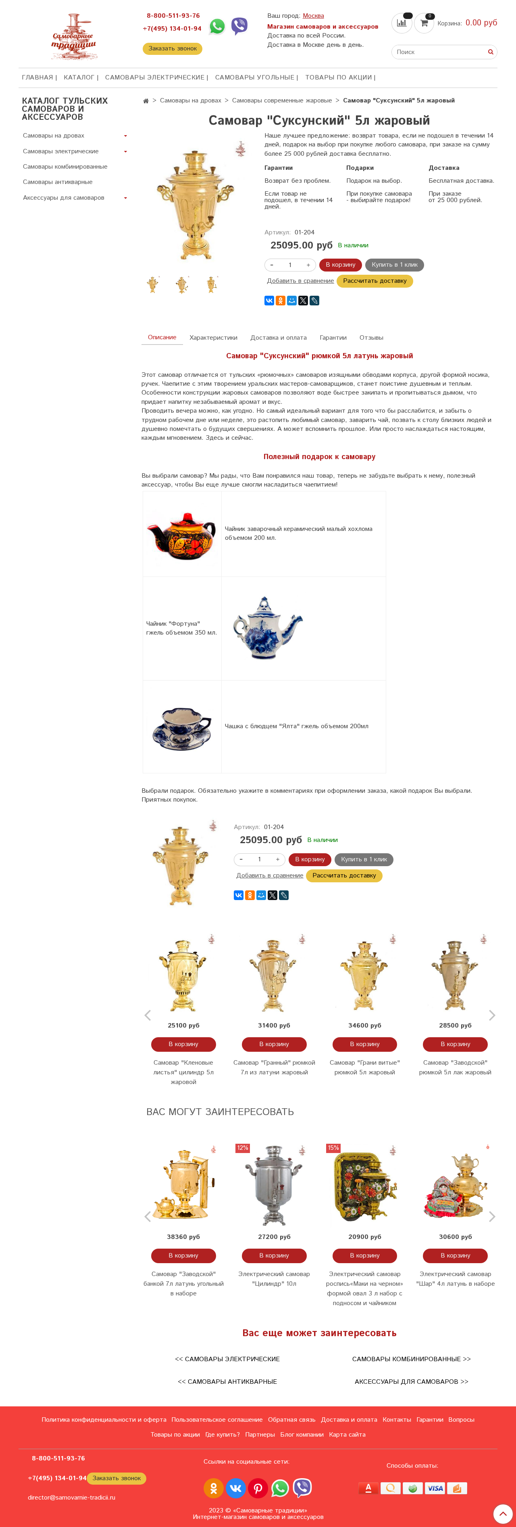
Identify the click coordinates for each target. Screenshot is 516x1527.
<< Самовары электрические (227, 1359)
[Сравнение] (402, 23)
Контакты (397, 1420)
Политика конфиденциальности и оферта (104, 1420)
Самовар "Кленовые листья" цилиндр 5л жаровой (183, 1072)
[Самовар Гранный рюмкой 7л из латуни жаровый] (274, 974)
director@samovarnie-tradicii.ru (71, 1497)
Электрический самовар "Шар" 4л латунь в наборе (455, 1279)
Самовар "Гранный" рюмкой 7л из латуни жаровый (274, 1067)
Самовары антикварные (58, 182)
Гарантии (333, 338)
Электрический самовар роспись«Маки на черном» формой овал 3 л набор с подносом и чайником (364, 1289)
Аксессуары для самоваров (63, 198)
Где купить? (222, 1434)
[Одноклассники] (280, 300)
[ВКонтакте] (269, 300)
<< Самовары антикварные (227, 1382)
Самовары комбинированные (65, 166)
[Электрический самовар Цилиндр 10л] (274, 1186)
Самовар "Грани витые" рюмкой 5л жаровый (365, 1067)
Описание (162, 337)
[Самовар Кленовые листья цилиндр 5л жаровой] (183, 974)
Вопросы (461, 1420)
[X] (303, 300)
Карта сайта (347, 1434)
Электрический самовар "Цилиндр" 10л (274, 1279)
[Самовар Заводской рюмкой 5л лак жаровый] (455, 974)
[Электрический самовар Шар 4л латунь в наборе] (455, 1186)
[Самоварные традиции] (74, 35)
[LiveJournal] (314, 300)
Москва (313, 16)
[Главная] (146, 101)
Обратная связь (292, 1420)
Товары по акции (338, 77)
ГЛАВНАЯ (37, 77)
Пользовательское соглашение (217, 1420)
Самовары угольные (255, 77)
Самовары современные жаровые (282, 100)
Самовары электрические (154, 77)
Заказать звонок (172, 48)
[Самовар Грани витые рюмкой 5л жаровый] (365, 974)
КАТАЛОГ (79, 77)
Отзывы (371, 338)
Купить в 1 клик (395, 264)
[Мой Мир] (292, 300)
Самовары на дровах (190, 100)
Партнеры (260, 1434)
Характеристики (213, 338)
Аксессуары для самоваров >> (411, 1382)
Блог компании (302, 1434)
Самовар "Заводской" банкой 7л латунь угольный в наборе (184, 1284)
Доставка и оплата (278, 338)
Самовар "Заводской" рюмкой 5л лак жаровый (455, 1067)
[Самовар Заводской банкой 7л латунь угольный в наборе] (183, 1186)
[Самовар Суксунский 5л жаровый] (196, 204)
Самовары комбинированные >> (411, 1359)
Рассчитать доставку (375, 281)
